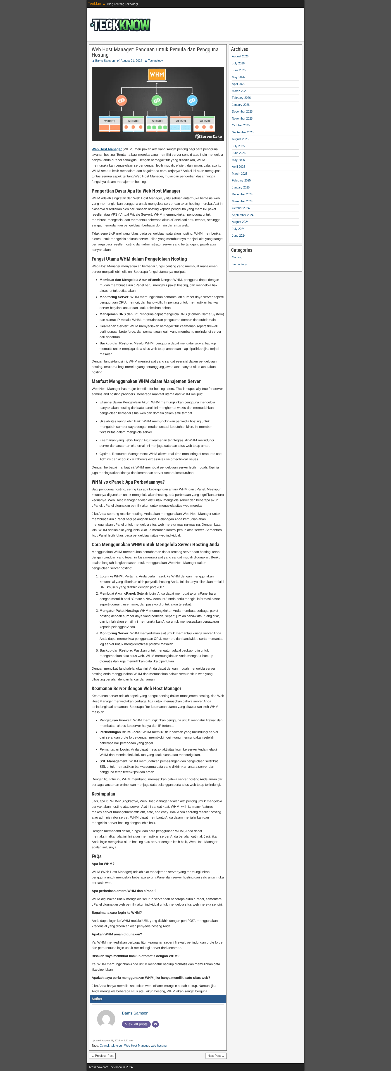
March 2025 (239, 173)
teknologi (116, 1045)
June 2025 (239, 153)
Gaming (237, 257)
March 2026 (239, 91)
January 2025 (241, 187)
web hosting (159, 1045)
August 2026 (240, 56)
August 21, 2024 (131, 60)
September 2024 (242, 215)
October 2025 (241, 125)
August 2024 (240, 222)
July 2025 (238, 146)
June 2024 (239, 235)
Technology (155, 60)
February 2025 (241, 180)
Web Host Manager (136, 1045)
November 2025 (242, 118)
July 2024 (238, 229)
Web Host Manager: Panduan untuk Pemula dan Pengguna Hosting (155, 52)
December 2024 (242, 194)
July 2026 (238, 63)
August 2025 (240, 139)
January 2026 (241, 104)
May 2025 (238, 160)
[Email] (155, 1024)
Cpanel (104, 1045)
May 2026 (238, 77)
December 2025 (242, 111)
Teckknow (96, 3)
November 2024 (242, 201)
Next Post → (216, 1055)
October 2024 (241, 208)
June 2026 (239, 70)
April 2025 (238, 166)
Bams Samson (105, 60)
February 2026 (241, 97)
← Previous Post (102, 1055)
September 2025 (242, 132)
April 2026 (238, 84)
